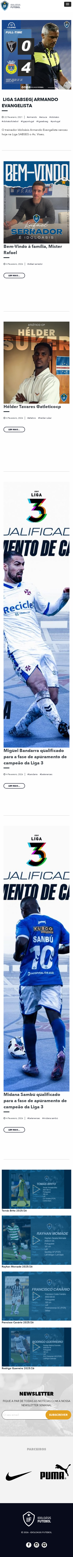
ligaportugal (28, 121)
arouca (44, 117)
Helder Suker (46, 418)
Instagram (36, 1545)
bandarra (33, 774)
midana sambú (51, 1118)
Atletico (32, 418)
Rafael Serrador (36, 264)
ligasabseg (43, 121)
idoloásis (55, 117)
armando (32, 117)
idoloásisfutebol (10, 121)
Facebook (28, 1545)
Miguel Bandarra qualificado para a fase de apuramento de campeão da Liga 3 (35, 757)
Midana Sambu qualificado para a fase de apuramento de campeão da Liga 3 (35, 1101)
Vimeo (44, 1545)
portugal (56, 121)
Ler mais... (14, 275)
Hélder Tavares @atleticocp (32, 407)
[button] (67, 4)
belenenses (46, 774)
